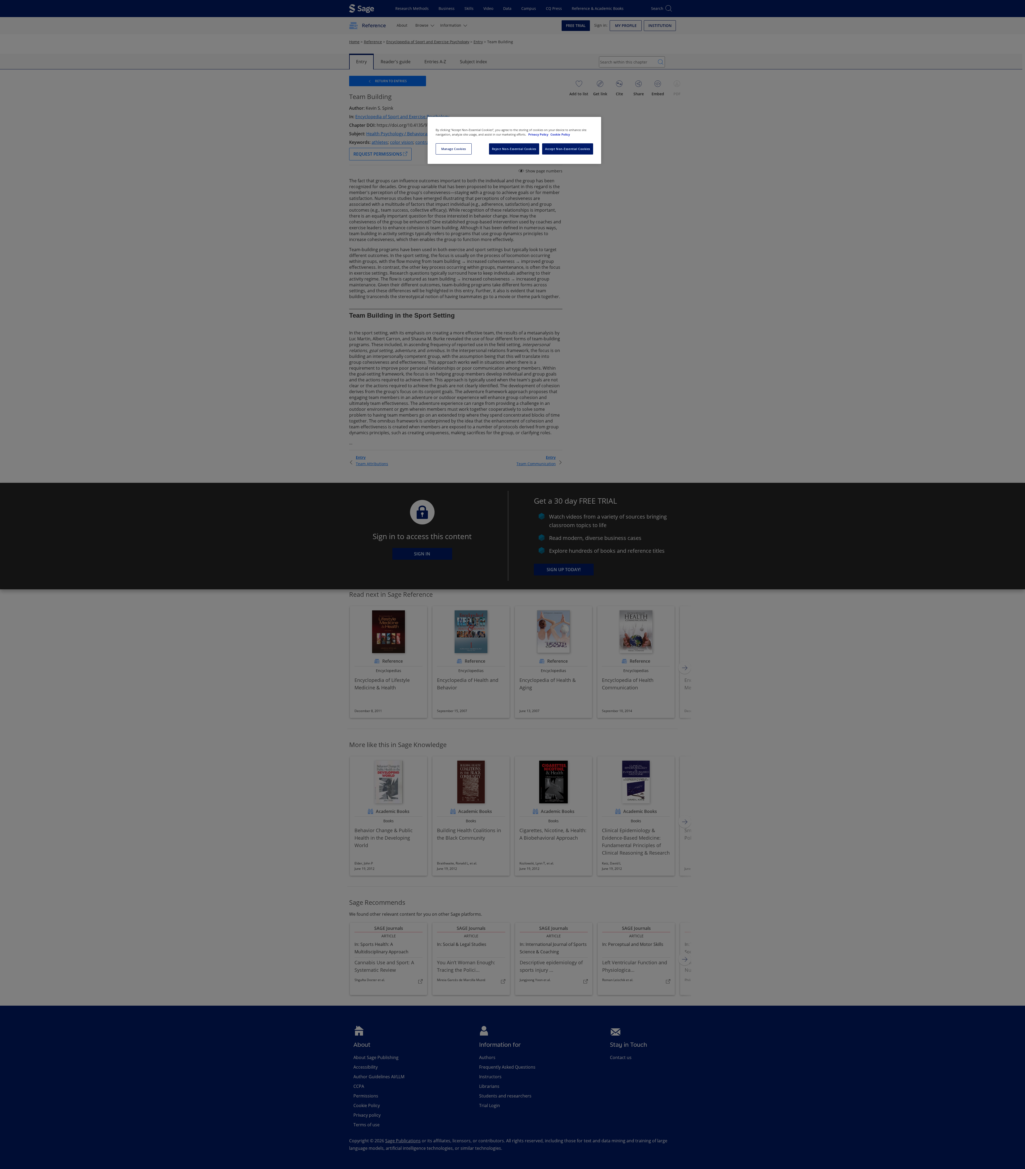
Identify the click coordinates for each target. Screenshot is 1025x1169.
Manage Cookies (453, 149)
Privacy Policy (538, 134)
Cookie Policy (560, 134)
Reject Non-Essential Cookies (514, 149)
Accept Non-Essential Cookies (567, 149)
